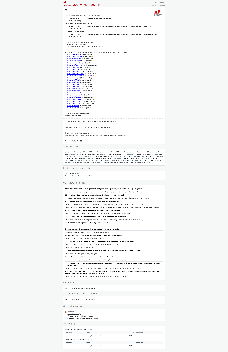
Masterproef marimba (74, 93)
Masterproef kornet (73, 91)
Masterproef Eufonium (74, 76)
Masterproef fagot (73, 78)
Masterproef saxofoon (74, 99)
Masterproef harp (73, 82)
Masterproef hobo (73, 84)
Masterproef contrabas (75, 71)
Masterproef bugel (73, 67)
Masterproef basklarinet (75, 63)
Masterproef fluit (73, 80)
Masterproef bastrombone (76, 65)
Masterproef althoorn (74, 56)
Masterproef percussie (74, 95)
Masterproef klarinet (74, 88)
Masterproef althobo (74, 54)
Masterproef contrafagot (75, 73)
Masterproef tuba (73, 105)
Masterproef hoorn (73, 86)
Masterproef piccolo (74, 97)
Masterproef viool (73, 108)
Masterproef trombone (75, 101)
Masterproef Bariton (74, 61)
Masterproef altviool (74, 59)
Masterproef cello (73, 69)
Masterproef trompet (74, 103)
